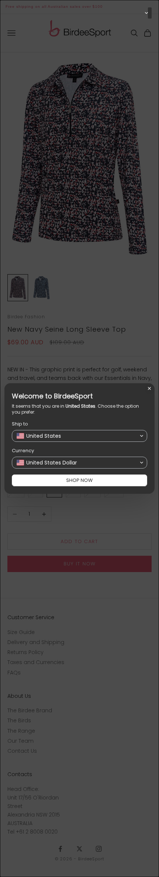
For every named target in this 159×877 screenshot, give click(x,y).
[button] (150, 13)
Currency (23, 450)
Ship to (20, 424)
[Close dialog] (149, 388)
